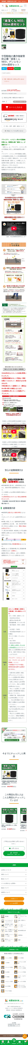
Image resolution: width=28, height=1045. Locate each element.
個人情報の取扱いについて (14, 1025)
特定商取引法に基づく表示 (14, 1024)
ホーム (4, 13)
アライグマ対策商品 (19, 13)
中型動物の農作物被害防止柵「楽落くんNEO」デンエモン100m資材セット (9, 783)
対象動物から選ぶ (10, 13)
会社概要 (14, 1022)
